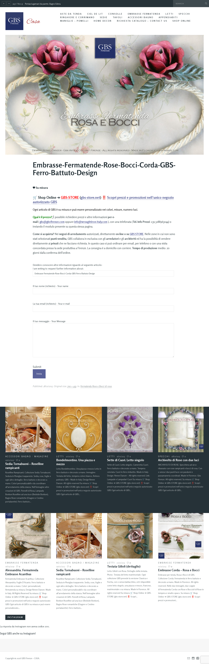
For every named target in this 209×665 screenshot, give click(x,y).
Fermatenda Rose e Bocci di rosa (96, 386)
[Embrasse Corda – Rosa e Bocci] (181, 536)
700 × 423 (71, 386)
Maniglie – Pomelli (74, 21)
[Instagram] (193, 658)
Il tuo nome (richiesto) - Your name (50, 286)
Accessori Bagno (140, 17)
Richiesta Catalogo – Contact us (142, 21)
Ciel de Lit (95, 14)
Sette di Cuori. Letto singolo (125, 460)
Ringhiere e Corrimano (77, 17)
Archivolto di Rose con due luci (178, 460)
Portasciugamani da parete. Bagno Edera (42, 4)
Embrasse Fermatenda (144, 14)
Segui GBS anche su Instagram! (18, 633)
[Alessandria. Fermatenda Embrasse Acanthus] (28, 536)
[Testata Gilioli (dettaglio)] (130, 536)
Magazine (41, 456)
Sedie (104, 17)
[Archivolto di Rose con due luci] (181, 429)
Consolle (115, 14)
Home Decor (103, 21)
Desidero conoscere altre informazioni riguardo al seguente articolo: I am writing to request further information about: (67, 267)
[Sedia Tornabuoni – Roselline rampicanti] (28, 429)
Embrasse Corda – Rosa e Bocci (178, 570)
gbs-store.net (90, 197)
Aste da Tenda (71, 14)
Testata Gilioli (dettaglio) (123, 566)
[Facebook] (197, 658)
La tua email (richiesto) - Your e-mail (51, 303)
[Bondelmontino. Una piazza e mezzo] (79, 429)
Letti (169, 14)
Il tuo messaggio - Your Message (49, 321)
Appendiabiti (168, 17)
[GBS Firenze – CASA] (24, 21)
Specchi (184, 14)
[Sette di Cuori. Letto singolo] (130, 429)
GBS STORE (136, 234)
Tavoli (118, 17)
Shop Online (181, 21)
